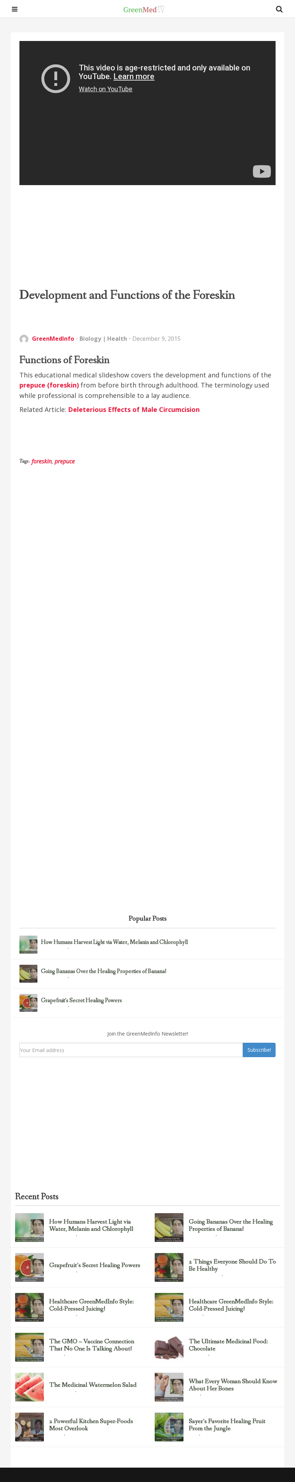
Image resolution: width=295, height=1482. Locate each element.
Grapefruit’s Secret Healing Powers (81, 1000)
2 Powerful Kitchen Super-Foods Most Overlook (91, 1425)
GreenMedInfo (53, 339)
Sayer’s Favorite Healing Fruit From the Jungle (227, 1425)
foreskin (42, 461)
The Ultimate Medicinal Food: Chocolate (228, 1345)
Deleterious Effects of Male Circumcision (134, 409)
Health (117, 339)
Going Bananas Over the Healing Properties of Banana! (104, 971)
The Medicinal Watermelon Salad (93, 1385)
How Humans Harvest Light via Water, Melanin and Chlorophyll (114, 942)
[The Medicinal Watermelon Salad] (29, 1387)
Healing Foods (61, 1392)
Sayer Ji (55, 1356)
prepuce (65, 461)
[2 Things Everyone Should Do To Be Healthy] (169, 1267)
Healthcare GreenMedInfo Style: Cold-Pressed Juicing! (91, 1305)
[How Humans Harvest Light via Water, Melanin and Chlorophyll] (28, 945)
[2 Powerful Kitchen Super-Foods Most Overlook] (29, 1427)
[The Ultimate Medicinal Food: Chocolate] (169, 1347)
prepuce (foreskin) (49, 385)
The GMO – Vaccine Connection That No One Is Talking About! (91, 1345)
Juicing (194, 1316)
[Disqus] (147, 587)
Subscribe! (259, 1049)
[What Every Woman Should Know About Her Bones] (169, 1387)
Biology (90, 339)
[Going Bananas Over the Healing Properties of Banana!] (28, 974)
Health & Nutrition (204, 1276)
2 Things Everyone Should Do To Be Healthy (232, 1265)
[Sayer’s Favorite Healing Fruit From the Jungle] (169, 1427)
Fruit (193, 1435)
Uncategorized (53, 949)
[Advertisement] (147, 236)
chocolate (197, 1356)
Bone (193, 1396)
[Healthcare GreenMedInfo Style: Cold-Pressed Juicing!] (29, 1307)
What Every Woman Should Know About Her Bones (233, 1385)
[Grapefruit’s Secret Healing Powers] (28, 1003)
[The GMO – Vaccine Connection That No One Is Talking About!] (29, 1347)
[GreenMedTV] (144, 9)
